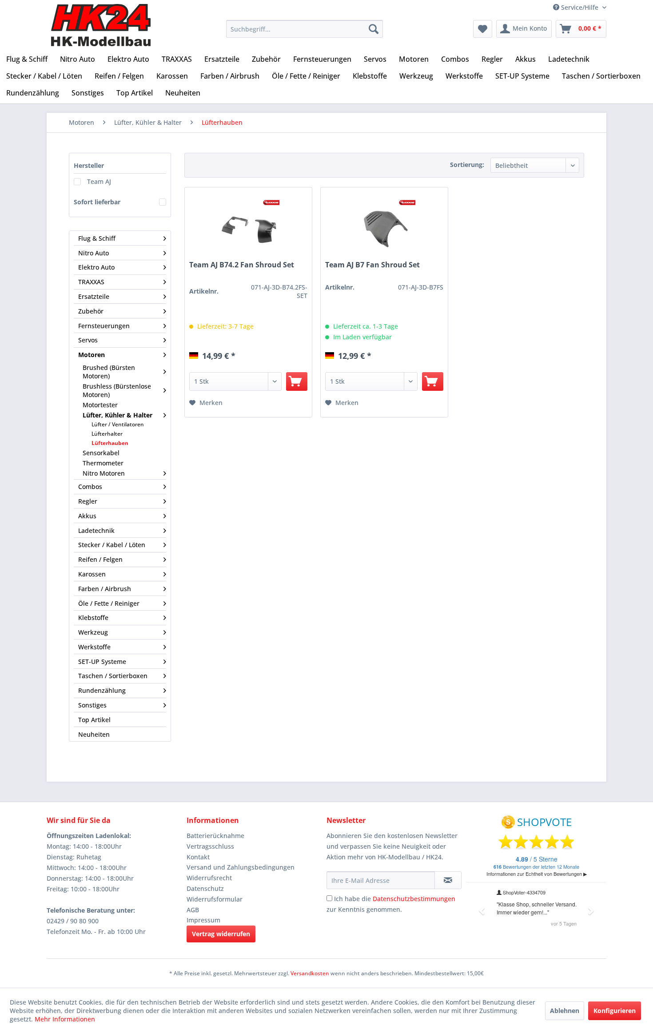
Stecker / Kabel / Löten (111, 544)
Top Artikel (94, 719)
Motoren (91, 354)
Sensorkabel (101, 453)
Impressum (203, 920)
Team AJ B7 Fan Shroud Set (372, 265)
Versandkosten (310, 973)
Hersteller (89, 165)
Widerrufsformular (215, 899)
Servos (88, 340)
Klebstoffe (93, 617)
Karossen (92, 574)
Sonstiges (92, 705)
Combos (90, 486)
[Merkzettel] (482, 29)
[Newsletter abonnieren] (448, 880)
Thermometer (103, 463)
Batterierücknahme (215, 835)
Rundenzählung (102, 690)
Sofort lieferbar (97, 202)
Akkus (87, 516)
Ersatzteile (93, 296)
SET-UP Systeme (102, 661)
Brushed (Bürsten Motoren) (109, 371)
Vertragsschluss (210, 846)
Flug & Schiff (96, 238)
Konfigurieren (614, 1010)
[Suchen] (373, 29)
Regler (87, 501)
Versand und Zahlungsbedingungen (241, 867)
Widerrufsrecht (209, 878)
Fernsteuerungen (104, 326)
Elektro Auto (96, 267)
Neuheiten (94, 734)
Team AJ (99, 181)
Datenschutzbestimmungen (414, 898)
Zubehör (91, 311)
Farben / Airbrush (104, 588)
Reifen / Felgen (100, 559)
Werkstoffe (94, 647)
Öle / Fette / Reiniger (108, 603)
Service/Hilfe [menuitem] (579, 7)
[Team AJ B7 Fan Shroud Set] (384, 228)
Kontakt (198, 857)
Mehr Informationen (65, 1019)
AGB (193, 910)
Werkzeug (93, 632)
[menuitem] (304, 29)
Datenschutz (205, 888)
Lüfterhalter (107, 433)
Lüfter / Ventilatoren (118, 424)
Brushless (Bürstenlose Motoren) (117, 390)
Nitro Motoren (104, 473)
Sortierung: (467, 164)
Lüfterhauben (110, 443)
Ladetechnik (96, 530)
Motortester (100, 405)
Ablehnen (564, 1010)
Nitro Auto (93, 253)
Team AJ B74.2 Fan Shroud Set (241, 265)
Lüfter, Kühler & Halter (117, 415)
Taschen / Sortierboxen (112, 675)
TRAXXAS (91, 282)
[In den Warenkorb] (296, 381)
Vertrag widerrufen (221, 934)
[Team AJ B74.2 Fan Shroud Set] (248, 228)
